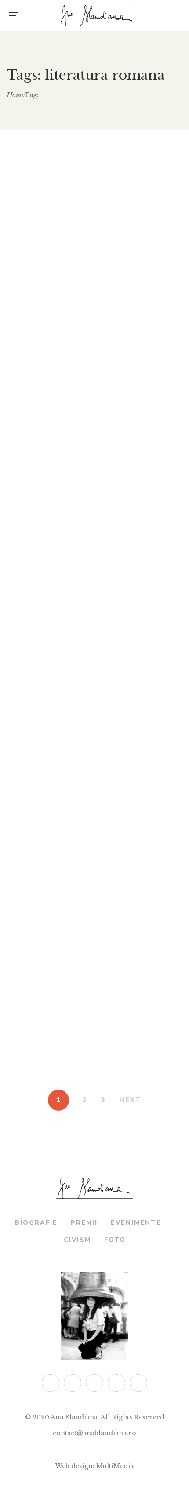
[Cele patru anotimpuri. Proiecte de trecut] (94, 354)
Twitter (50, 1383)
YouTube (138, 1383)
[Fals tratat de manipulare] (94, 205)
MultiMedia (115, 1466)
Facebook (72, 1383)
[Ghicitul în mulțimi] (94, 993)
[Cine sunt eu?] (94, 844)
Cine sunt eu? (94, 915)
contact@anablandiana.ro (94, 1433)
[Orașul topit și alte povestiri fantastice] (94, 681)
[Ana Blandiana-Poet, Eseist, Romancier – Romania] (97, 15)
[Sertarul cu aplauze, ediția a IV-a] (94, 518)
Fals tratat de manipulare (94, 276)
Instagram (94, 1383)
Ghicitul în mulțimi (94, 1064)
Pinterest (116, 1383)
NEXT (130, 1100)
